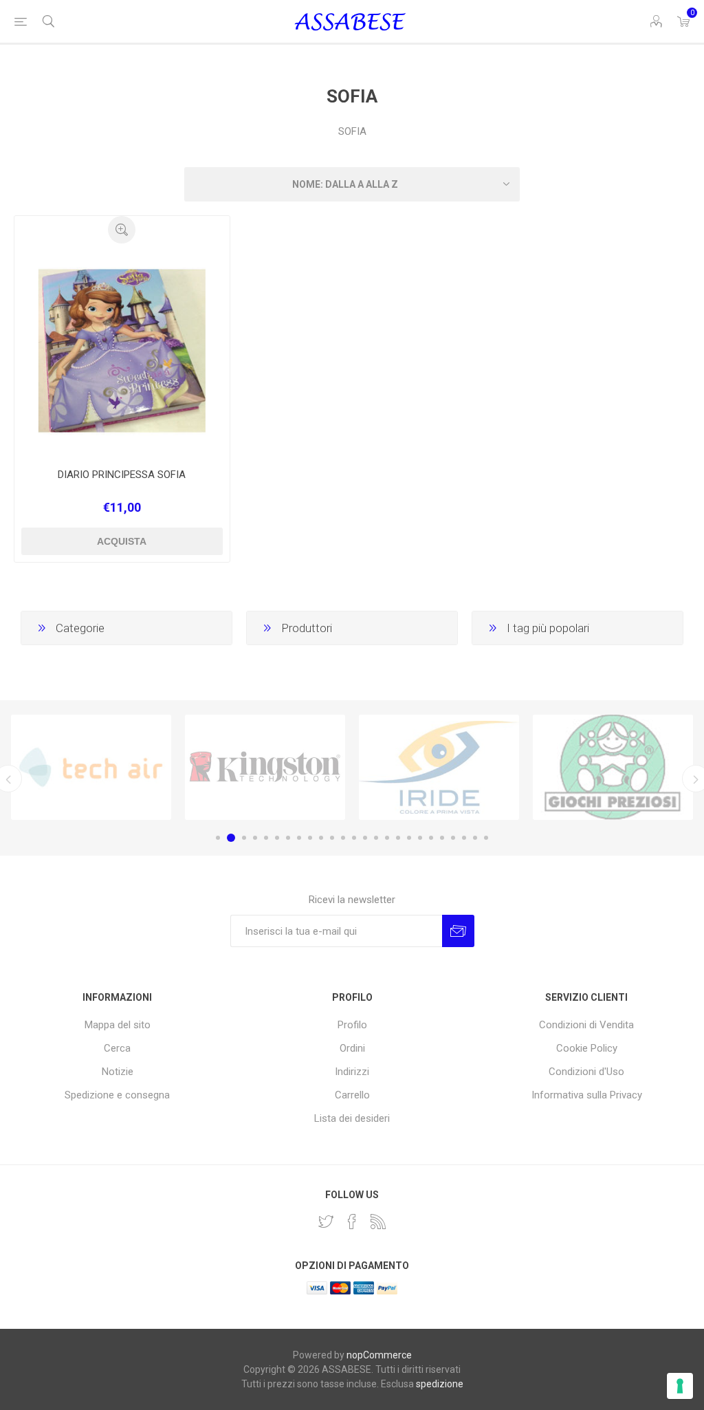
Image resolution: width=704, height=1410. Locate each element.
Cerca (117, 1048)
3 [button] (244, 838)
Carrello (352, 1095)
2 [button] (231, 838)
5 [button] (266, 838)
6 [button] (277, 838)
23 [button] (464, 838)
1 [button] (218, 838)
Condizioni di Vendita (586, 1025)
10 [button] (321, 838)
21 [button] (442, 838)
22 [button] (453, 838)
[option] (91, 768)
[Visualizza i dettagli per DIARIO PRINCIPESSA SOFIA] (122, 351)
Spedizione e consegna (117, 1095)
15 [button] (376, 838)
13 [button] (354, 838)
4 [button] (255, 838)
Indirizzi (352, 1071)
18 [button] (409, 838)
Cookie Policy (586, 1048)
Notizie (117, 1071)
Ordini (352, 1048)
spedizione (439, 1383)
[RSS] (378, 1222)
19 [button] (420, 838)
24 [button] (475, 838)
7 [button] (288, 838)
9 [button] (310, 838)
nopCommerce (379, 1354)
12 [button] (343, 838)
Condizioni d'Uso (586, 1071)
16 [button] (387, 838)
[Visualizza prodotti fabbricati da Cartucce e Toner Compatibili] (439, 768)
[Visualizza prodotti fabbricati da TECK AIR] (91, 768)
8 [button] (299, 838)
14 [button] (365, 838)
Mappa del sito (118, 1025)
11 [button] (332, 838)
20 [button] (431, 838)
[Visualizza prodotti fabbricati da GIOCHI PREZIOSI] (613, 768)
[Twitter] (326, 1222)
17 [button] (398, 838)
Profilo (352, 1025)
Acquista (121, 541)
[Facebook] (352, 1222)
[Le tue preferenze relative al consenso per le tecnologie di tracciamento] (680, 1386)
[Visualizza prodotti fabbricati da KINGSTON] (265, 768)
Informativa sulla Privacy (586, 1095)
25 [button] (486, 838)
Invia (458, 931)
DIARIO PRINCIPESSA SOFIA (122, 474)
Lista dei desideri (352, 1118)
